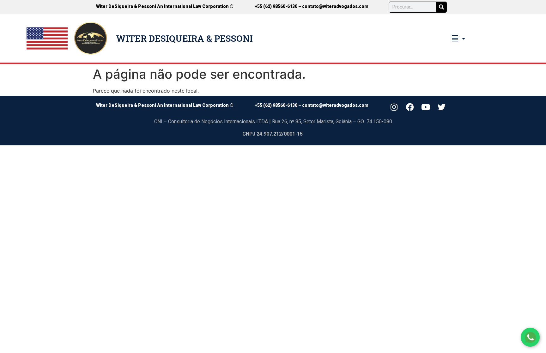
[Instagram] (394, 107)
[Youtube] (426, 107)
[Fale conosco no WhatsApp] (530, 337)
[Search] (441, 7)
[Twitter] (442, 107)
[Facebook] (410, 107)
